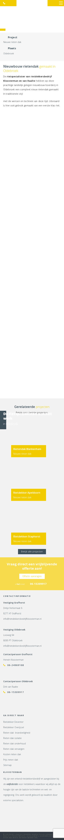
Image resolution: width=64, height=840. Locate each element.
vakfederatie (12, 784)
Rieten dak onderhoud (14, 743)
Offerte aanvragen (32, 576)
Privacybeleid (18, 836)
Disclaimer (32, 836)
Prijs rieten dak (10, 759)
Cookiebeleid (46, 836)
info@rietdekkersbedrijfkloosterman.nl (22, 618)
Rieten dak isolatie (12, 738)
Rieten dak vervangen (13, 748)
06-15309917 (4, 3)
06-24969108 (15, 665)
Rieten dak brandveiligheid (16, 732)
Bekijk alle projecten (32, 551)
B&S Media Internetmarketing (23, 837)
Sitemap (7, 765)
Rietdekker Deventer (13, 721)
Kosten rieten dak (12, 754)
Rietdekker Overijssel (13, 727)
